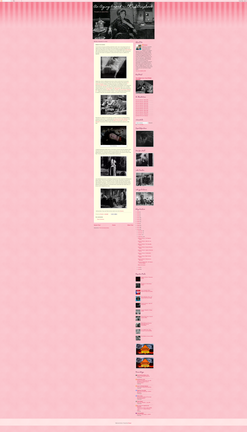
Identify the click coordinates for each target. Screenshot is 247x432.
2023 (138, 215)
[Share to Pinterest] (116, 214)
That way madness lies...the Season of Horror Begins (145, 263)
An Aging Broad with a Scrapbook (123, 6)
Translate (141, 124)
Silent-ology (139, 395)
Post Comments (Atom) (104, 227)
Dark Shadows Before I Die (143, 375)
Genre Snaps (140, 401)
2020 (138, 221)
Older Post (130, 225)
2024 (138, 214)
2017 (138, 227)
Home (114, 225)
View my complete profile (141, 70)
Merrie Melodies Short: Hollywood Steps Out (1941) (147, 291)
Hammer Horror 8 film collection (120, 119)
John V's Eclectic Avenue (142, 386)
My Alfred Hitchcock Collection (142, 115)
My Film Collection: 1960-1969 (142, 106)
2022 (138, 217)
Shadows (122, 211)
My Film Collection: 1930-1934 (142, 101)
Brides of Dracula (116, 120)
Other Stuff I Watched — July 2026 (143, 402)
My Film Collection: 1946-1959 (142, 105)
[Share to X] (114, 214)
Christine (145, 45)
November (140, 232)
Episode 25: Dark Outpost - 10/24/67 (144, 414)
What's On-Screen (141, 264)
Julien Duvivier (117, 88)
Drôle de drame (103, 85)
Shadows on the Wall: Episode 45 (143, 376)
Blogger (129, 423)
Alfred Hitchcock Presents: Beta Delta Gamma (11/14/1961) (146, 324)
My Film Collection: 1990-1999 (142, 112)
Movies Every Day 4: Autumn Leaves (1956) (147, 317)
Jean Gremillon (109, 88)
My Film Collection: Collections (142, 113)
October (140, 234)
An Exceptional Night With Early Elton (144, 387)
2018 (138, 225)
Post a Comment (100, 219)
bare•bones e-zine (141, 379)
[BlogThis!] (112, 214)
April (139, 269)
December (140, 230)
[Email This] (111, 214)
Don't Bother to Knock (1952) (147, 336)
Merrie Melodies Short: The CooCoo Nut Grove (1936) (146, 297)
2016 (138, 229)
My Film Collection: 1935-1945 (142, 103)
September (140, 236)
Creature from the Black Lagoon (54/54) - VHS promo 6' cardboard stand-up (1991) (144, 408)
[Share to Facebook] (115, 214)
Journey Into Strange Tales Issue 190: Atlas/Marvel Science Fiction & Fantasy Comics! (144, 381)
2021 (138, 219)
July (139, 267)
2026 (138, 212)
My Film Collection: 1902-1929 (142, 99)
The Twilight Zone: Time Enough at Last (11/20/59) (146, 330)
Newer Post (97, 225)
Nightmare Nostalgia (141, 390)
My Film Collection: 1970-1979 (142, 108)
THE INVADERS (140, 413)
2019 (138, 223)
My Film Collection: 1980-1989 (142, 110)
